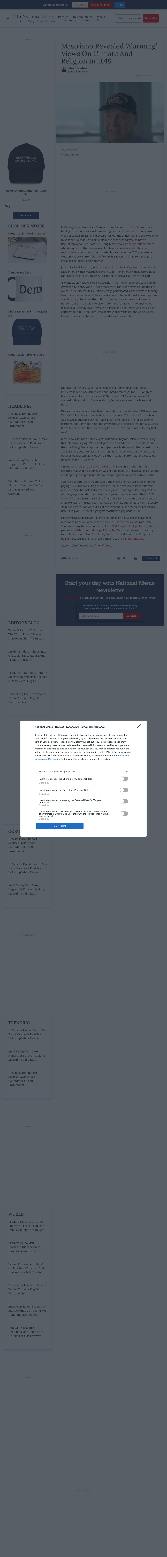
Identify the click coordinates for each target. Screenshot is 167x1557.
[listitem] (83, 771)
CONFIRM (60, 826)
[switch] (124, 779)
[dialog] (83, 778)
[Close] (140, 727)
